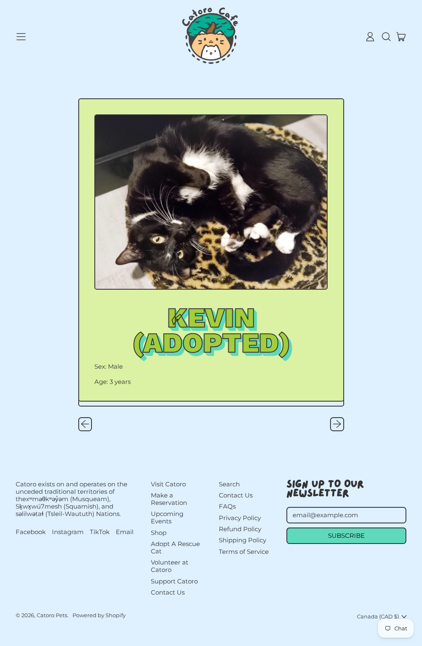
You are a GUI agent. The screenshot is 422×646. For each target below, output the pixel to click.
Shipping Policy (242, 540)
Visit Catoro (168, 484)
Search (229, 484)
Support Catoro (174, 581)
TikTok (100, 532)
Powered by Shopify (99, 615)
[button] (385, 36)
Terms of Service (244, 551)
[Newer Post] (337, 424)
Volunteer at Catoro (169, 566)
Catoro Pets (52, 615)
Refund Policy (240, 529)
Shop (158, 533)
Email (125, 532)
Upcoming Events (167, 517)
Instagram (68, 532)
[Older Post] (85, 424)
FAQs (227, 506)
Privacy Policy (240, 518)
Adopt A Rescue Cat (175, 547)
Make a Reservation (169, 499)
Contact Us (168, 592)
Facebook (31, 532)
